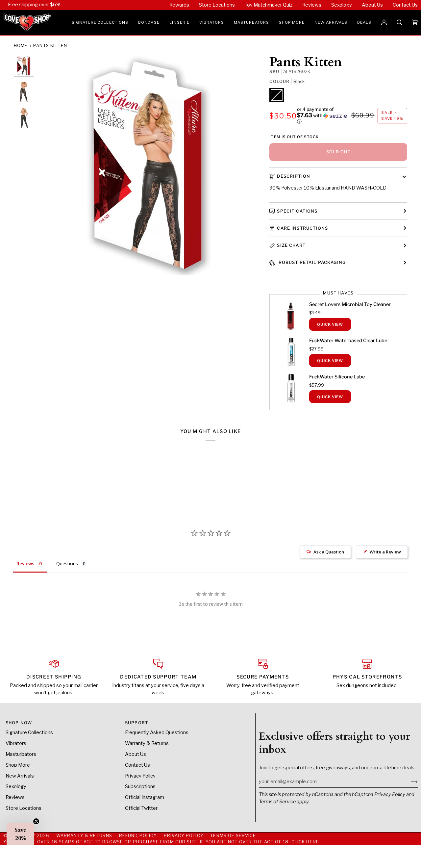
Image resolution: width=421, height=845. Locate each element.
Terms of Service (277, 802)
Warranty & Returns (147, 743)
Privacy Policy (389, 794)
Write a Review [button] (385, 552)
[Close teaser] (36, 821)
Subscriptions (140, 786)
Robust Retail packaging (311, 262)
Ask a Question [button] (328, 552)
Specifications (297, 211)
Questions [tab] (67, 563)
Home (21, 45)
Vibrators (16, 743)
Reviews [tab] (25, 563)
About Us (135, 754)
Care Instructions (302, 228)
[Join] (409, 781)
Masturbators (21, 754)
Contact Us (137, 765)
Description (293, 176)
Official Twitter (141, 808)
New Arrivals (20, 776)
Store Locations (23, 808)
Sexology (16, 786)
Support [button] (136, 722)
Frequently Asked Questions (156, 732)
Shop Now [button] (19, 722)
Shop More (18, 765)
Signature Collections (29, 732)
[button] (100, 22)
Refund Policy (138, 835)
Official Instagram (144, 797)
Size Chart (291, 245)
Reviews (15, 797)
